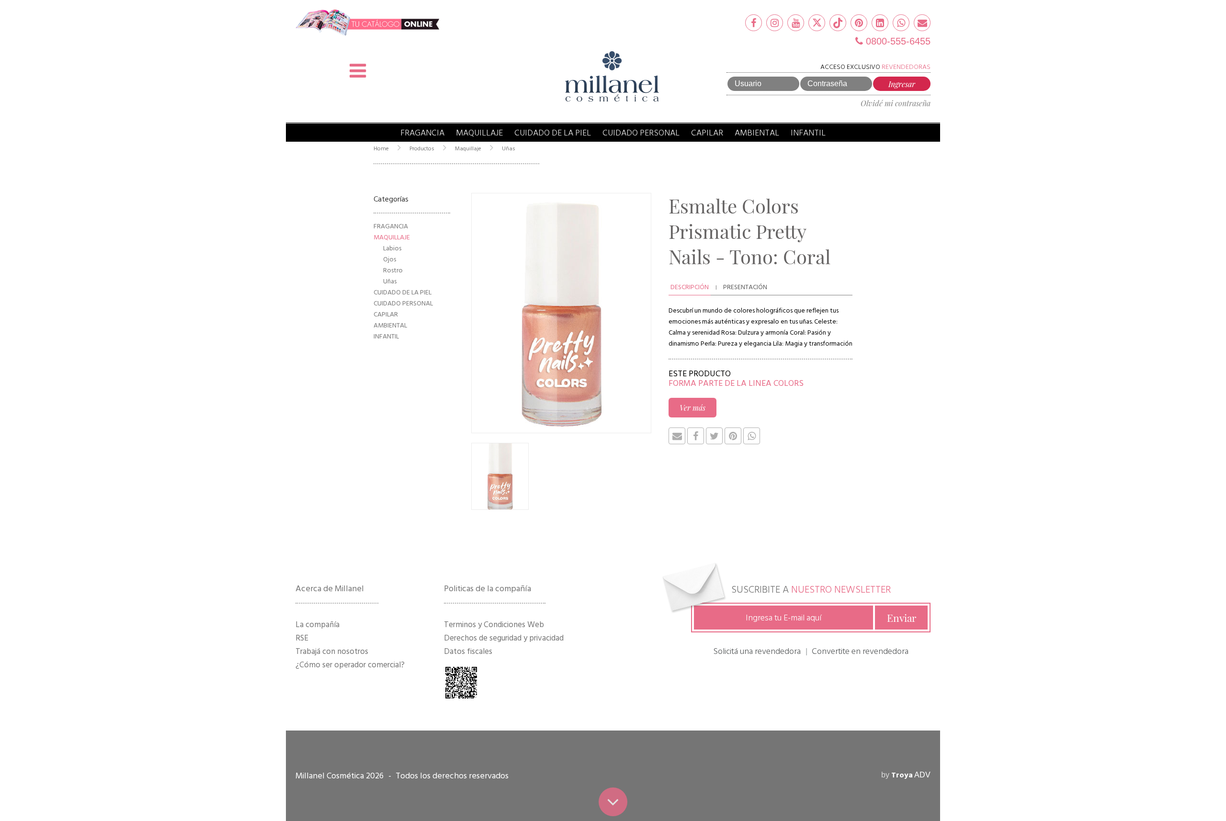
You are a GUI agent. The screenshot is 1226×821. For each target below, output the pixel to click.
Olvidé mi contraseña (896, 103)
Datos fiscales (468, 651)
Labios (392, 248)
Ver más (692, 408)
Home (381, 148)
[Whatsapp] (901, 22)
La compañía (317, 624)
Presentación (745, 286)
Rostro (393, 270)
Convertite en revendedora (860, 651)
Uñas (508, 148)
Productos (421, 148)
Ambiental (757, 133)
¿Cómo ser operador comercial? (350, 665)
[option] (561, 313)
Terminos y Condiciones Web (494, 624)
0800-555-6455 (897, 41)
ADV (911, 775)
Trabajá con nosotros (331, 651)
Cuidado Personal (641, 133)
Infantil (808, 133)
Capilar (707, 133)
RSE (301, 638)
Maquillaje (479, 133)
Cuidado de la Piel (552, 133)
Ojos (389, 259)
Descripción (689, 286)
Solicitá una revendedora (757, 651)
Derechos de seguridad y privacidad (504, 638)
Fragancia (422, 133)
